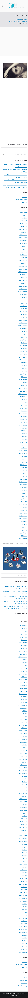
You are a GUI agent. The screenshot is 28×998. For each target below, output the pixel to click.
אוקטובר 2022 (23, 323)
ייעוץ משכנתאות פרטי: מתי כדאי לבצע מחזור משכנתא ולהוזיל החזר (15, 166)
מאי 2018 (24, 462)
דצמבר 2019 (23, 419)
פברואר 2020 (23, 414)
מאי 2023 (24, 303)
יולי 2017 (24, 490)
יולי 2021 (24, 365)
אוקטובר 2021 (23, 357)
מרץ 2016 (24, 536)
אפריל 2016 (23, 533)
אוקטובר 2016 (23, 516)
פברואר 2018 (23, 470)
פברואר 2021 (23, 380)
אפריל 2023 (23, 306)
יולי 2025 (24, 246)
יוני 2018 (24, 459)
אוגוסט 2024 (23, 275)
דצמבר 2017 (23, 476)
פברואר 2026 (23, 229)
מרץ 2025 (24, 257)
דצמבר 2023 (23, 286)
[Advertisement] (14, 42)
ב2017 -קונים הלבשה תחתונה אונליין (16, 144)
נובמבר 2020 (23, 388)
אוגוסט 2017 (23, 487)
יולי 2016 (24, 524)
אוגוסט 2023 (23, 294)
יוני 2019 (24, 436)
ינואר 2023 (24, 314)
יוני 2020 (24, 402)
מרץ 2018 (24, 468)
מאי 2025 (24, 252)
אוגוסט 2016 (23, 521)
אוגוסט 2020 (23, 397)
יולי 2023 (24, 297)
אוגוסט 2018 (23, 456)
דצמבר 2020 (23, 385)
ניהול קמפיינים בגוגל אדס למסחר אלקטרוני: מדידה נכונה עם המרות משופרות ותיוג (15, 186)
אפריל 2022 (23, 340)
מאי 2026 (24, 221)
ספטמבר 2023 (22, 292)
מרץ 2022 (24, 343)
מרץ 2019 (24, 445)
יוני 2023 (24, 300)
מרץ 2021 (24, 377)
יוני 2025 (24, 249)
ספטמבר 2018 (23, 453)
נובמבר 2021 (23, 354)
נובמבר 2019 (23, 422)
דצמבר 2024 (23, 266)
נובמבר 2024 (23, 269)
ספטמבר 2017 (23, 485)
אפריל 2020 (23, 408)
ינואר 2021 (24, 382)
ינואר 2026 (24, 232)
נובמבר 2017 (23, 479)
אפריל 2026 (23, 223)
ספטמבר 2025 (22, 243)
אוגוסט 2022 (23, 328)
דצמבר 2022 (23, 317)
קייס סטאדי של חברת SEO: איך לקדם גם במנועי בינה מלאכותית (15, 181)
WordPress (14, 995)
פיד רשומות (23, 980)
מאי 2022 (24, 337)
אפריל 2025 (23, 255)
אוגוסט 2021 (23, 362)
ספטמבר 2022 (22, 326)
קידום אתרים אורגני (21, 199)
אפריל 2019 (23, 442)
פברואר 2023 (23, 311)
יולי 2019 (24, 433)
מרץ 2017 (24, 502)
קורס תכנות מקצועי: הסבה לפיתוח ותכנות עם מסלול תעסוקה (14, 171)
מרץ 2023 (24, 309)
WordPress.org (22, 986)
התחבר (25, 977)
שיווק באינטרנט (23, 202)
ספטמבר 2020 (22, 394)
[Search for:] (14, 154)
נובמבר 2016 (23, 513)
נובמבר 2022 (23, 320)
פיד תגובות (24, 983)
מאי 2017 (24, 496)
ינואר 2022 (24, 348)
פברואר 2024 (23, 280)
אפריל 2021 (23, 374)
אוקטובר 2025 (23, 240)
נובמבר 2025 (23, 238)
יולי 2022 (24, 331)
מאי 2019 (24, 439)
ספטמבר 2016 (23, 519)
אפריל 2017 (23, 499)
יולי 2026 (24, 215)
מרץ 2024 (24, 277)
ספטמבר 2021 (23, 360)
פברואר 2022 (23, 345)
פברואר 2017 (23, 504)
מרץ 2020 (24, 411)
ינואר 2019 (24, 448)
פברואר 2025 (23, 260)
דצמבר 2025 (23, 235)
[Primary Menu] (2, 6)
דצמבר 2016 (23, 510)
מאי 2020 (24, 405)
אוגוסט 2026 (23, 212)
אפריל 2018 (23, 465)
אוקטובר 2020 (23, 391)
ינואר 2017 (24, 507)
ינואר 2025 (24, 263)
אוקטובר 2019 (23, 425)
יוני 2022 (24, 334)
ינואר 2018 (24, 473)
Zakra (21, 993)
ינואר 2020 (24, 416)
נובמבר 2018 (23, 450)
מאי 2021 (24, 371)
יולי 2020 (24, 399)
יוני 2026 (24, 218)
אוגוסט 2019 (23, 431)
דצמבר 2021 (23, 351)
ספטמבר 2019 (23, 428)
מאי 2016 (24, 530)
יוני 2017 (24, 493)
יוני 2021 (24, 368)
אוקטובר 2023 (23, 289)
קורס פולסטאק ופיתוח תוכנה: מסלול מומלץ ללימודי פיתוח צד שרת (15, 176)
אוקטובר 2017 (23, 482)
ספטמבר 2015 (23, 538)
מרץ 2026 (24, 226)
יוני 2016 (24, 527)
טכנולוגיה (24, 197)
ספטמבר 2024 (22, 272)
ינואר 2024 (24, 283)
